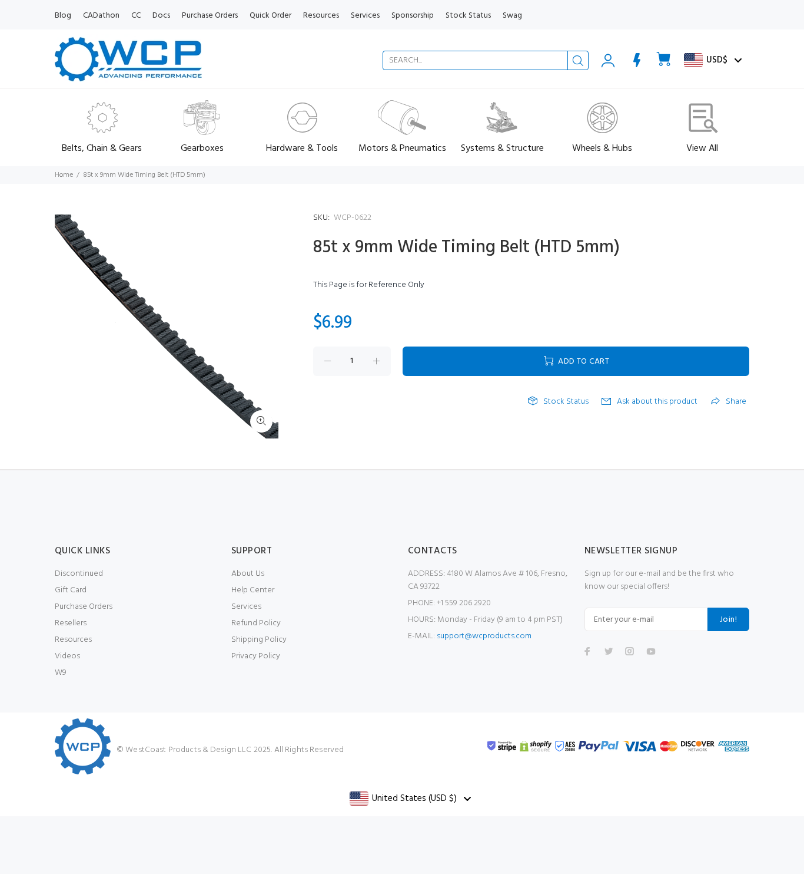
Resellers (71, 623)
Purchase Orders (83, 607)
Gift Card (71, 590)
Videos (67, 656)
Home (64, 175)
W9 (61, 673)
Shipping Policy (259, 640)
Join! (728, 619)
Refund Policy (256, 623)
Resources (73, 640)
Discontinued (79, 574)
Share (736, 401)
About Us (247, 574)
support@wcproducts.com (484, 636)
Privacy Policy (255, 656)
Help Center (252, 590)
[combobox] (486, 60)
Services (246, 607)
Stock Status (566, 401)
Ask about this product (657, 401)
